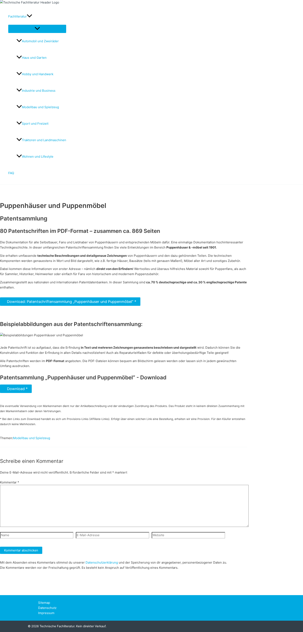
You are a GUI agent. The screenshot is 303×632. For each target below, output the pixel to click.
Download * (16, 389)
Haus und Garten (34, 58)
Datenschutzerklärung (102, 562)
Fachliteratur (17, 16)
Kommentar (9, 482)
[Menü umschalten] (37, 29)
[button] (29, 16)
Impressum (46, 613)
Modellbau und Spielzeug (40, 107)
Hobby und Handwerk (37, 74)
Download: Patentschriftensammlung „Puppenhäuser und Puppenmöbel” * (70, 301)
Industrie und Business (38, 91)
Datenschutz (47, 608)
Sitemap (44, 603)
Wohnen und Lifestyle (37, 156)
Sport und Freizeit (35, 123)
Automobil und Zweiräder (40, 41)
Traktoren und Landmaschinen (44, 140)
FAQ (11, 173)
